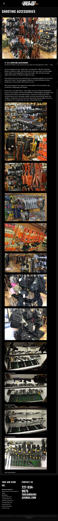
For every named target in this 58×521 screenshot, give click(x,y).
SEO (7, 516)
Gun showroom (22, 65)
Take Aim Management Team (38, 65)
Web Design (3, 516)
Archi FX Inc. (12, 516)
